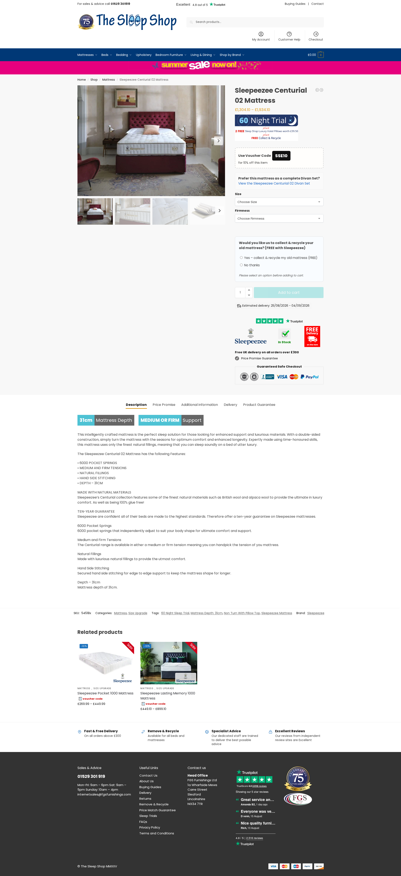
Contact (317, 4)
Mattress (108, 80)
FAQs (143, 821)
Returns (145, 798)
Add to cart (289, 292)
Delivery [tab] (230, 404)
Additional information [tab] (199, 404)
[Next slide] (218, 140)
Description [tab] (136, 404)
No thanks (251, 265)
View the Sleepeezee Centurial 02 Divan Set (274, 183)
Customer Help (289, 39)
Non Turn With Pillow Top (242, 613)
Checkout (316, 39)
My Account (261, 39)
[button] (316, 55)
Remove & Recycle (154, 804)
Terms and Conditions (156, 833)
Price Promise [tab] (164, 404)
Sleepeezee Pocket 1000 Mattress (105, 693)
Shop (94, 80)
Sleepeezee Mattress (276, 613)
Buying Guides (295, 4)
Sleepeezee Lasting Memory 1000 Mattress (167, 696)
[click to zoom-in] (151, 140)
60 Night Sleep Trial (175, 613)
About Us (146, 781)
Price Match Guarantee (157, 810)
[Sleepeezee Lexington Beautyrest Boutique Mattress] (321, 90)
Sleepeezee (315, 613)
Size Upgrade (137, 613)
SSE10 (281, 156)
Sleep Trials (148, 816)
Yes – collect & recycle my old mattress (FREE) (280, 258)
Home (81, 80)
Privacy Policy (149, 827)
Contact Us (148, 775)
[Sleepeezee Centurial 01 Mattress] (317, 90)
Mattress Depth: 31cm (206, 613)
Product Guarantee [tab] (259, 404)
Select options (105, 713)
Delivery (145, 792)
